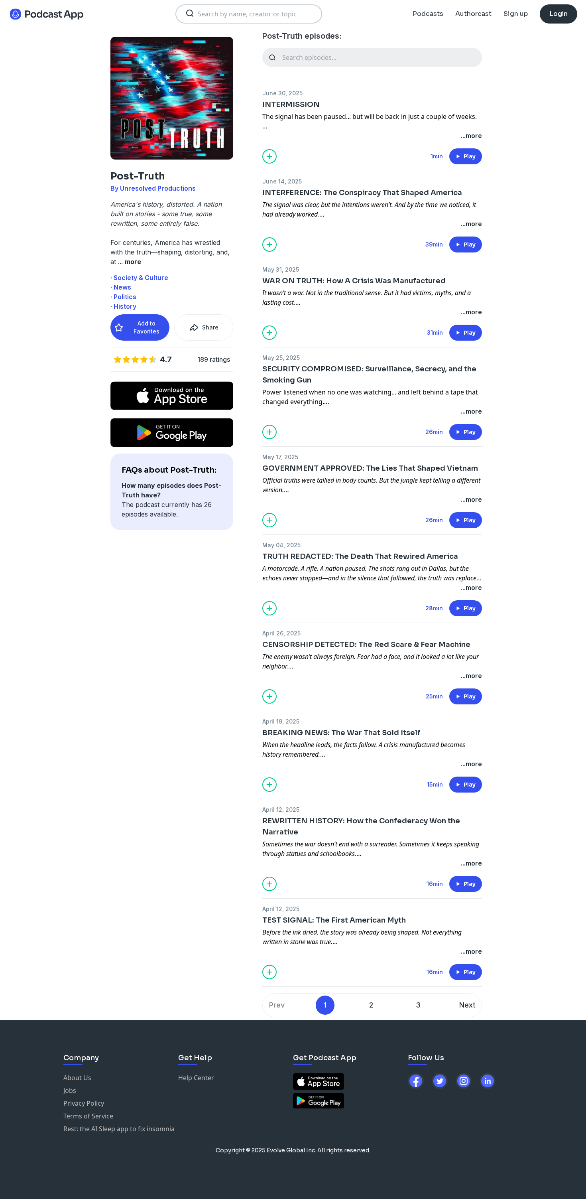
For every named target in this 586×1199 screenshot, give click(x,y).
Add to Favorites (146, 327)
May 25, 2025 (281, 357)
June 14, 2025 (282, 181)
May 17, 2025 (280, 457)
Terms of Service (88, 1116)
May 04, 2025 (281, 545)
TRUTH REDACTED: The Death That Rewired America (360, 556)
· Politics (123, 297)
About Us (77, 1077)
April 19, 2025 (280, 721)
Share (210, 327)
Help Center (196, 1077)
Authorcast (473, 14)
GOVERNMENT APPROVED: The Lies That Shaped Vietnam (370, 468)
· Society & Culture (139, 278)
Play (470, 156)
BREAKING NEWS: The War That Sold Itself (341, 732)
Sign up (515, 14)
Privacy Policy (83, 1103)
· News (120, 287)
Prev (277, 1005)
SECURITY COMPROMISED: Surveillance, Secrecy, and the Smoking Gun (369, 375)
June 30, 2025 (282, 93)
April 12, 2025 (280, 809)
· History (123, 306)
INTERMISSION (291, 104)
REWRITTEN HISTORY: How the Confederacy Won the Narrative (361, 826)
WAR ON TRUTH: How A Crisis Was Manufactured (354, 280)
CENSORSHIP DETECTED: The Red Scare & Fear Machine (366, 644)
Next (467, 1005)
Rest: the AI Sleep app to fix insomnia (119, 1128)
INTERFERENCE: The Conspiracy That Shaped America (362, 192)
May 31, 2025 (280, 269)
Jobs (69, 1090)
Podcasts (428, 14)
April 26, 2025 (281, 633)
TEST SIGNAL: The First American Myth (334, 920)
